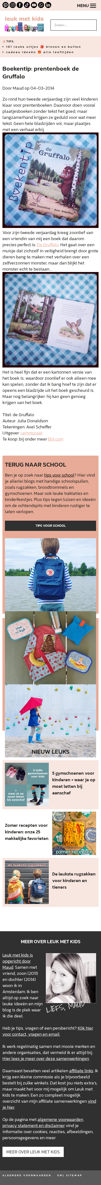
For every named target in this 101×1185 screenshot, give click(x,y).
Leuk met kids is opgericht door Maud (17, 961)
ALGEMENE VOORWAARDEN (26, 1175)
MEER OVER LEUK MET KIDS (33, 1151)
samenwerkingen (72, 1058)
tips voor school (59, 475)
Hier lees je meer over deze (29, 1058)
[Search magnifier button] (92, 23)
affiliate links (81, 1070)
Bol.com (55, 439)
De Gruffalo (48, 244)
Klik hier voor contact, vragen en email (47, 1031)
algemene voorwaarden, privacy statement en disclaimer (43, 1122)
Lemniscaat (31, 433)
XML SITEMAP (69, 1175)
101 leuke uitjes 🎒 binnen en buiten (43, 47)
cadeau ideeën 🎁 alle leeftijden (40, 52)
